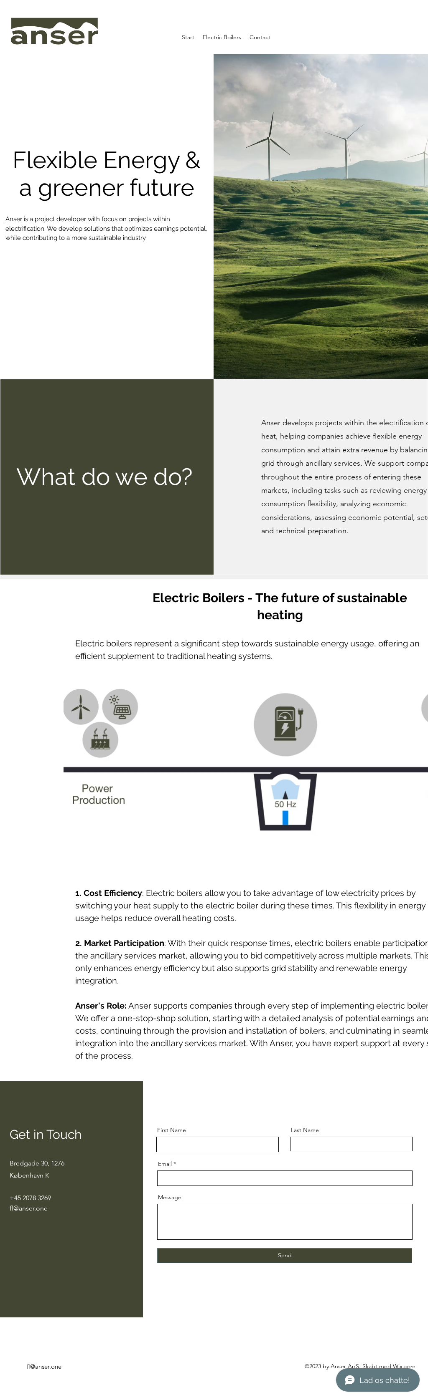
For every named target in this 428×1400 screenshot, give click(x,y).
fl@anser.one (29, 1208)
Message (169, 1197)
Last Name (305, 1130)
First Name (171, 1130)
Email (165, 1164)
